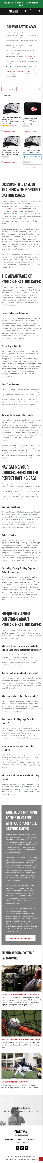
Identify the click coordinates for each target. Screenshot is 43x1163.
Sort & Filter (8, 89)
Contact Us (31, 1140)
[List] (34, 89)
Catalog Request (21, 1142)
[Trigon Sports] (13, 11)
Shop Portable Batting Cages (21, 938)
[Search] (32, 11)
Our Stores (9, 1140)
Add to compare (10, 131)
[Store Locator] (25, 11)
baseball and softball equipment (18, 71)
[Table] (38, 89)
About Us (20, 1140)
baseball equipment (13, 209)
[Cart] (39, 11)
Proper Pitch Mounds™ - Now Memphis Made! (22, 3)
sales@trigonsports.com (26, 1156)
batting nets (27, 43)
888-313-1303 (12, 1156)
